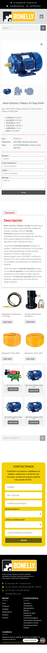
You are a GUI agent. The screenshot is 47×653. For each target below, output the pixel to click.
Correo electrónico (9, 163)
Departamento (12, 509)
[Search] (43, 28)
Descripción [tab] (10, 213)
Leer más (7, 322)
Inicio (3, 109)
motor (32, 145)
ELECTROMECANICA (21, 145)
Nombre (5, 156)
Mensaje (5, 178)
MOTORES (11, 109)
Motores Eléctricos (23, 109)
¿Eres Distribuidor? (15, 520)
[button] (41, 16)
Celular (5, 170)
